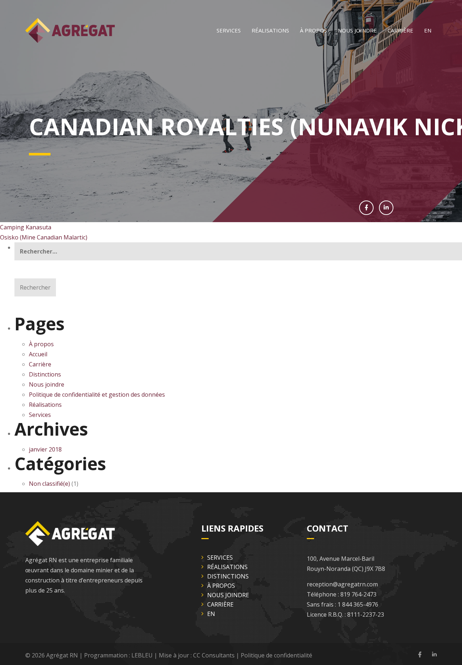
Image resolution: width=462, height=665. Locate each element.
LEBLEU (142, 655)
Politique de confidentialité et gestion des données (97, 394)
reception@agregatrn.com (342, 584)
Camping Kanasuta (25, 227)
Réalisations (270, 30)
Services (229, 30)
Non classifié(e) (49, 484)
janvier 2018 (45, 449)
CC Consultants (214, 655)
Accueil (38, 354)
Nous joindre (357, 30)
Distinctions (45, 374)
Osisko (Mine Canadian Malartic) (43, 237)
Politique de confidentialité (276, 655)
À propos (313, 30)
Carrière (400, 30)
